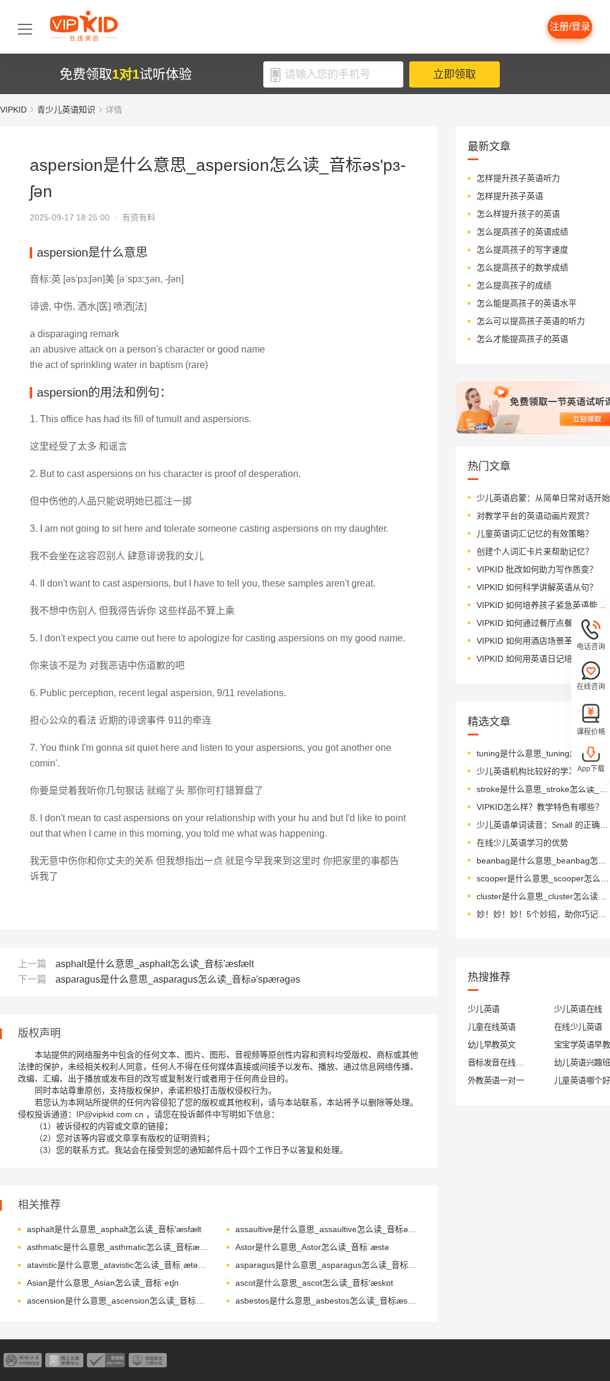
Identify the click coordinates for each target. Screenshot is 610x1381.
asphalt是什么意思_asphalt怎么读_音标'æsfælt (154, 964)
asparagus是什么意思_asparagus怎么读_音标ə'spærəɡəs (177, 979)
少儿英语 (484, 1009)
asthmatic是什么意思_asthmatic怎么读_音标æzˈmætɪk (117, 1247)
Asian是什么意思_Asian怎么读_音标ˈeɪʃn (103, 1283)
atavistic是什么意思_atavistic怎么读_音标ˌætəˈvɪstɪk (117, 1265)
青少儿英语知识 (66, 109)
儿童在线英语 (492, 1026)
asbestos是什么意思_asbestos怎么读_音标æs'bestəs (326, 1300)
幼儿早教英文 (492, 1044)
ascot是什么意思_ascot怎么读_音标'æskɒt (314, 1283)
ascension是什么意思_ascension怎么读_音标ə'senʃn (117, 1300)
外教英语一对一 (496, 1080)
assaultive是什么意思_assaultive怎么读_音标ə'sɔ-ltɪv (326, 1229)
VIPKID (13, 109)
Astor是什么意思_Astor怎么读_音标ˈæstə (312, 1247)
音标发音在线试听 (496, 1062)
